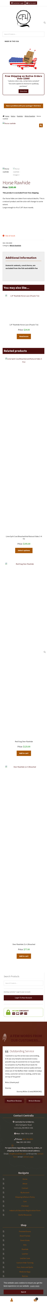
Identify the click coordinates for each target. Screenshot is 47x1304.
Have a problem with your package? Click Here (23, 106)
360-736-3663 (27, 1139)
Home (7, 116)
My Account (32, 3)
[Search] (44, 22)
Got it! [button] (23, 1292)
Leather (25, 1254)
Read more (23, 336)
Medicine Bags (24, 1272)
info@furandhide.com (17, 1154)
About (25, 1183)
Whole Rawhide (30, 116)
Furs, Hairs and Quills (25, 1267)
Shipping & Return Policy (25, 1197)
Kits (25, 1245)
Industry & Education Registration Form (24, 1210)
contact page (28, 1157)
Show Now (23, 91)
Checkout (25, 1206)
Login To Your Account (23, 998)
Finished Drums (25, 1231)
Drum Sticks (25, 1240)
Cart (25, 1201)
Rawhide (20, 116)
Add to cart (23, 753)
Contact (25, 1188)
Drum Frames (25, 1236)
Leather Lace (25, 1258)
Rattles (25, 1276)
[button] (41, 125)
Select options (24, 550)
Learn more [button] (34, 1286)
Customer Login (18, 3)
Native (13, 116)
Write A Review (34, 1101)
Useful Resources (25, 1215)
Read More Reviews (14, 1101)
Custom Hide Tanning (25, 1262)
